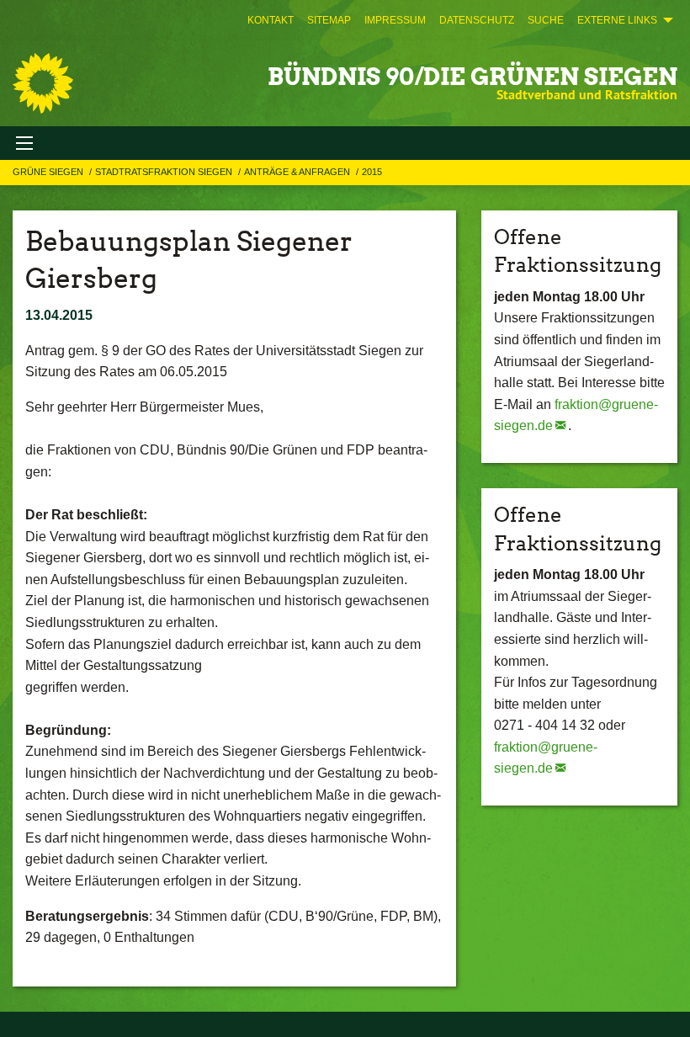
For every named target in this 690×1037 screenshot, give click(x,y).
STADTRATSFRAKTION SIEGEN (165, 172)
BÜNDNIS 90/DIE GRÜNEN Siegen (472, 76)
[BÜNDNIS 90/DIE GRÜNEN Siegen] (43, 83)
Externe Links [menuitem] (617, 20)
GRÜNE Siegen (49, 172)
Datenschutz (476, 20)
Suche (546, 20)
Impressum (395, 20)
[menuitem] (270, 20)
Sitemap (329, 20)
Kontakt (270, 20)
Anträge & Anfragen (298, 172)
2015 (372, 172)
